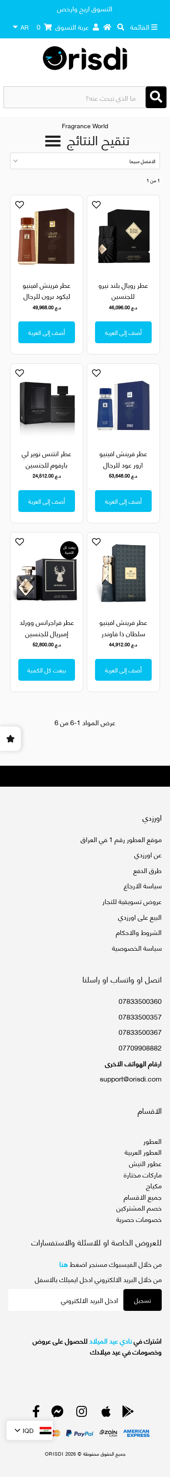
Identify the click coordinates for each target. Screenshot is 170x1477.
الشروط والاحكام (139, 931)
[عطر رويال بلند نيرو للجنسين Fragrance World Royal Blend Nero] (123, 236)
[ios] (106, 1413)
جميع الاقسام (143, 1196)
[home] (107, 26)
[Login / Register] (96, 26)
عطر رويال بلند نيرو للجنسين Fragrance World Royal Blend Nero (123, 301)
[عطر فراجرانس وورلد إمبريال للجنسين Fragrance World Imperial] (46, 573)
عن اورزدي (148, 854)
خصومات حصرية (139, 1218)
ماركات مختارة (143, 1174)
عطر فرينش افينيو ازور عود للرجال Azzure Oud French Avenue (123, 470)
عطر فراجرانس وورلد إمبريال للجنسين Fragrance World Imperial (47, 638)
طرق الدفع (147, 869)
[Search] (156, 97)
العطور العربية (143, 1151)
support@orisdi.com (131, 1078)
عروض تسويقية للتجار (132, 900)
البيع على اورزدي (140, 916)
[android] (128, 1413)
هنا (63, 1263)
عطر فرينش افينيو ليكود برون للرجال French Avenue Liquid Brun (47, 301)
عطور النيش (145, 1162)
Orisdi (54, 1453)
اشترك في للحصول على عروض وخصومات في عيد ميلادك (97, 1346)
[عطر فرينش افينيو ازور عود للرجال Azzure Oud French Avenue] (123, 404)
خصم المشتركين (139, 1207)
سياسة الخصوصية (137, 947)
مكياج (154, 1185)
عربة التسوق (63, 26)
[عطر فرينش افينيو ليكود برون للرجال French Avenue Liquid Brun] (46, 236)
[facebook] (36, 1413)
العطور (152, 1140)
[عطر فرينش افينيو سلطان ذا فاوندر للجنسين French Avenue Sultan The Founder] (123, 573)
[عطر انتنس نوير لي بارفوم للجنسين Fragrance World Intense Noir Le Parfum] (46, 404)
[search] (120, 26)
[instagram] (81, 1413)
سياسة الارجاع (143, 885)
